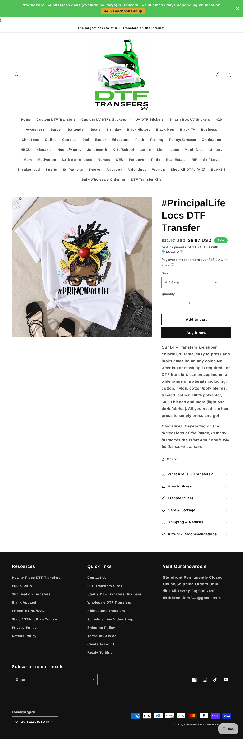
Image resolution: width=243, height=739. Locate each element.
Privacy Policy (24, 627)
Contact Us (97, 577)
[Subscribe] (92, 679)
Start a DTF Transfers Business (114, 594)
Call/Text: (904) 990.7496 (192, 591)
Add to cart (196, 319)
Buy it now (196, 333)
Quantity (168, 294)
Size (165, 273)
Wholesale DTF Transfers (109, 602)
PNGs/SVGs (22, 586)
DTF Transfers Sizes (104, 586)
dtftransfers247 (194, 724)
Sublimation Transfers (31, 594)
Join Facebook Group (123, 11)
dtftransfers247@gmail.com (194, 598)
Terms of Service (102, 636)
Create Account (100, 644)
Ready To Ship (100, 652)
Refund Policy (24, 636)
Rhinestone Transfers (106, 611)
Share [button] (172, 459)
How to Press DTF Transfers (36, 577)
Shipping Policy (101, 627)
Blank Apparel (24, 602)
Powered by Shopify (218, 724)
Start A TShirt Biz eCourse (34, 619)
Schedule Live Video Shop (110, 619)
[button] (17, 74)
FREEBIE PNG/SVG (28, 611)
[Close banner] (238, 8)
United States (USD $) (32, 721)
